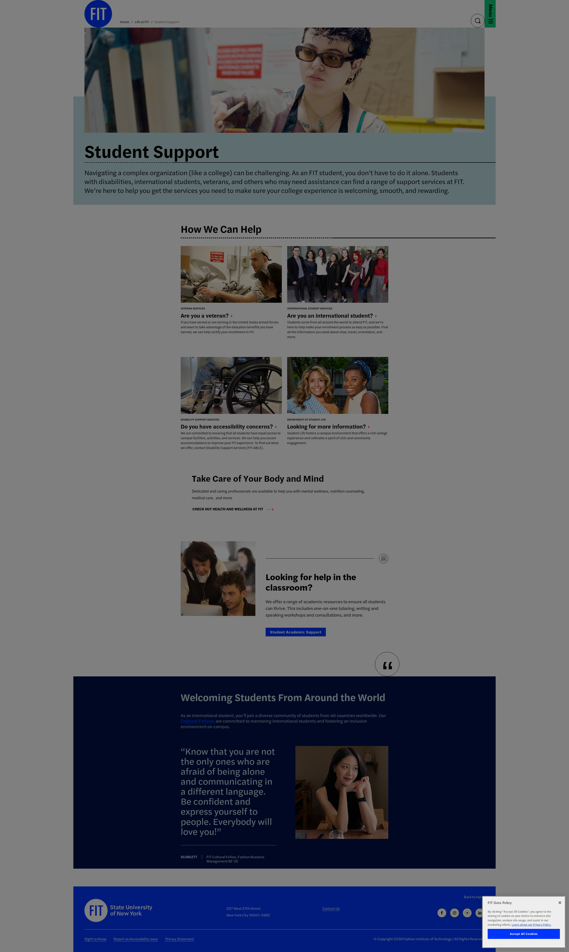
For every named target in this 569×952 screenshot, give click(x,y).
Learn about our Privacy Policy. (531, 924)
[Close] (560, 903)
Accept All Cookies (524, 934)
